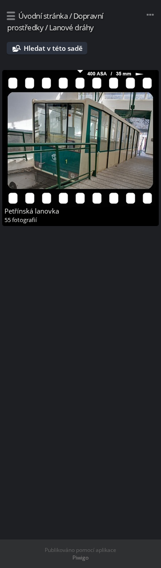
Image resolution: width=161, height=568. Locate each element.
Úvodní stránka (43, 16)
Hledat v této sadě (53, 48)
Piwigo (80, 557)
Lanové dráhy (71, 27)
